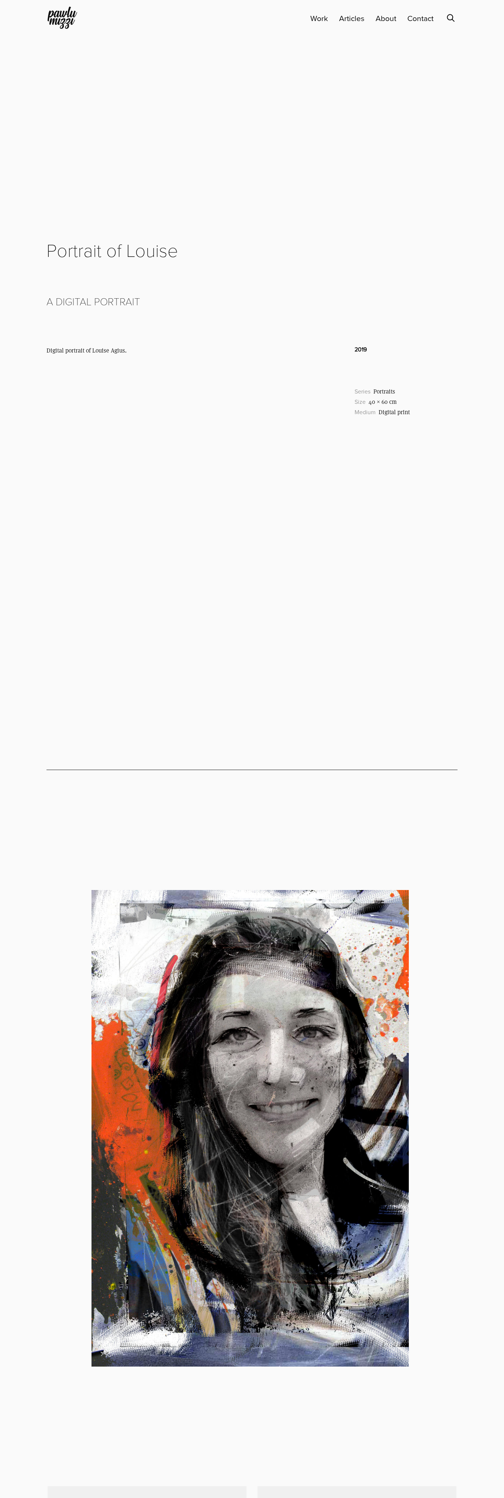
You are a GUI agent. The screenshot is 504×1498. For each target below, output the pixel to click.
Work (319, 19)
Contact (420, 19)
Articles (352, 19)
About (386, 19)
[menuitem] (313, 18)
